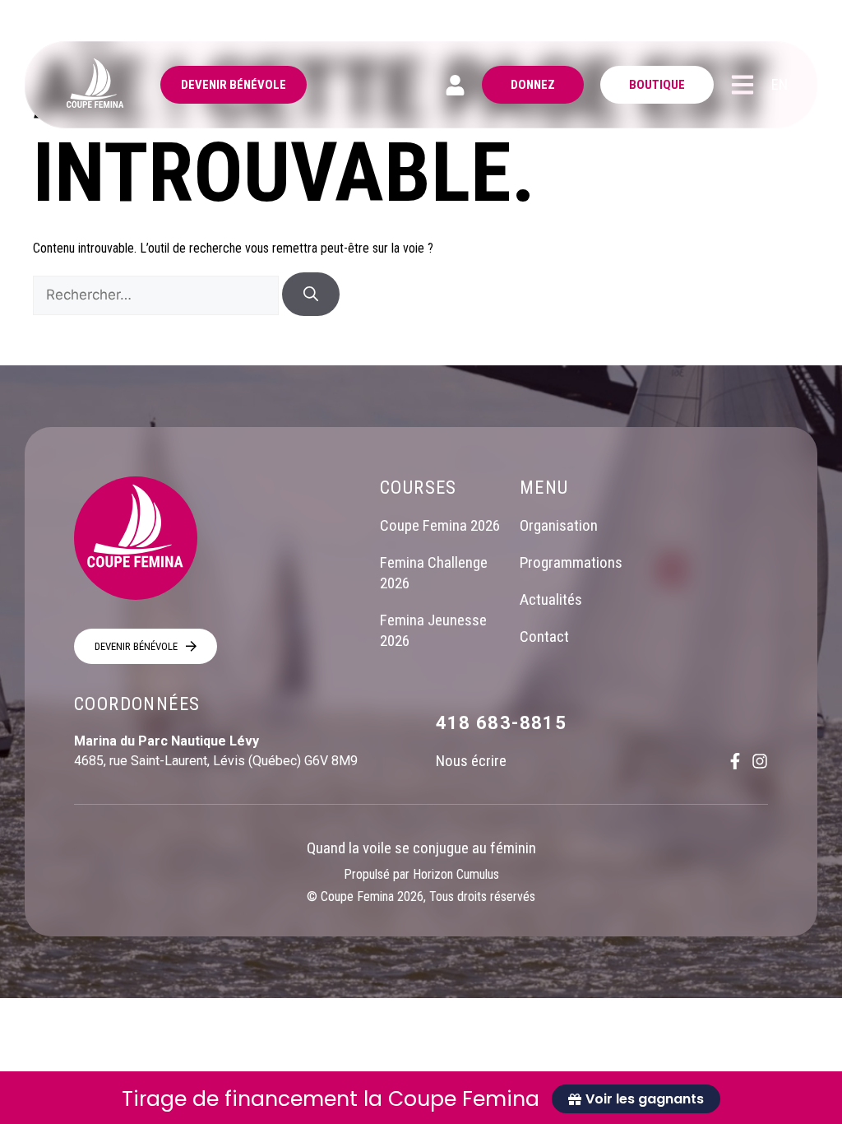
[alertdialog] (421, 1097)
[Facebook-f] (735, 761)
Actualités (551, 599)
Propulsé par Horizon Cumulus (421, 874)
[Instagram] (760, 761)
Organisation (559, 525)
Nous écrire (471, 760)
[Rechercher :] (157, 295)
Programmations (571, 562)
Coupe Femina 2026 (440, 525)
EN (779, 84)
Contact (544, 636)
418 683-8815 (501, 723)
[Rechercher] (311, 294)
